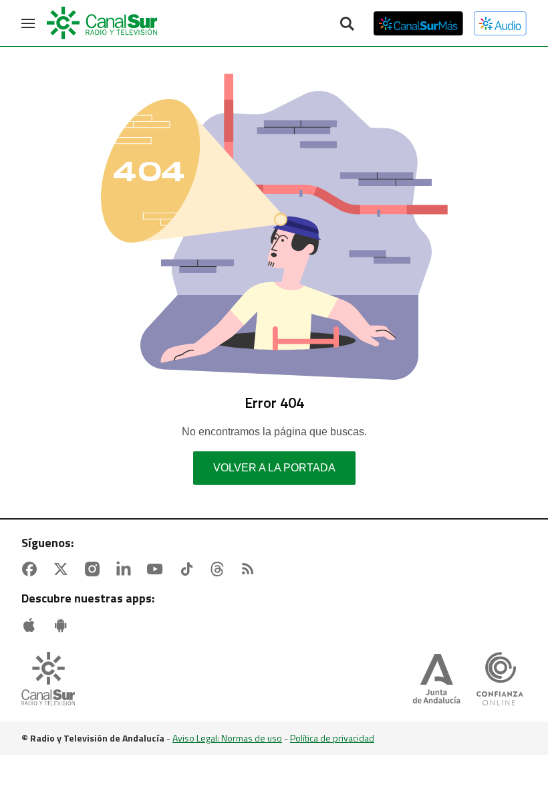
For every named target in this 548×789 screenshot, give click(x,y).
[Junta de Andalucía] (436, 680)
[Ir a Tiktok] (189, 569)
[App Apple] (32, 625)
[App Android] (63, 625)
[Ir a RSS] (250, 569)
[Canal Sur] (103, 23)
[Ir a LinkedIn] (126, 569)
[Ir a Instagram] (95, 569)
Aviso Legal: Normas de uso (227, 738)
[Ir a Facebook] (32, 569)
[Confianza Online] (500, 680)
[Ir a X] (63, 569)
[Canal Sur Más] (418, 23)
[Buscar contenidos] (347, 24)
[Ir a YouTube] (157, 569)
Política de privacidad (332, 738)
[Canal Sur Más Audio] (500, 23)
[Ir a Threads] (220, 569)
